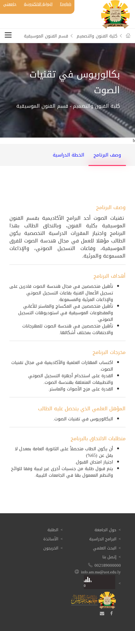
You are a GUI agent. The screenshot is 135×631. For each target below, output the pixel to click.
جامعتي (9, 4)
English (65, 4)
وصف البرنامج (107, 155)
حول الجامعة (105, 530)
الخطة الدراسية (68, 155)
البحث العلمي (104, 548)
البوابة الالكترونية (38, 4)
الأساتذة (50, 539)
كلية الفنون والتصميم (97, 36)
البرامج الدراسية (102, 539)
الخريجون (50, 548)
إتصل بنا (109, 557)
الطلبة (52, 530)
